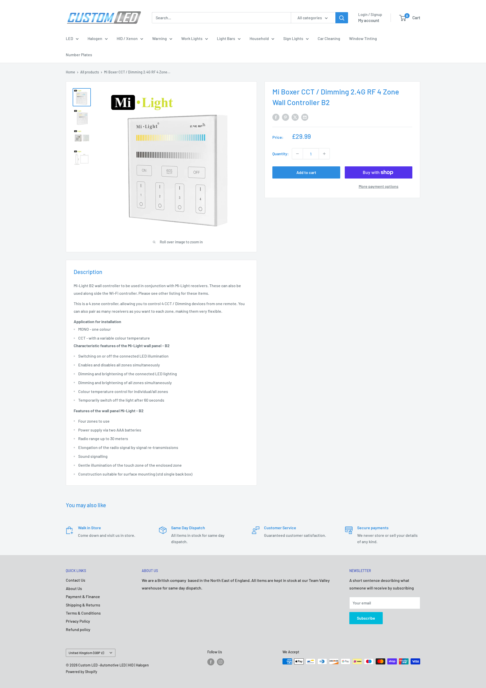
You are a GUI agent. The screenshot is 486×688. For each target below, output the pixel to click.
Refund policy (78, 629)
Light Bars (226, 38)
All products (89, 72)
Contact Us (75, 580)
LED (69, 38)
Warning (159, 38)
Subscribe (366, 618)
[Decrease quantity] (297, 153)
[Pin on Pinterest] (285, 117)
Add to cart (306, 172)
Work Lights (191, 38)
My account (368, 20)
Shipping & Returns (83, 604)
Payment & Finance (83, 596)
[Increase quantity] (324, 153)
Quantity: (280, 153)
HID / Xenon (127, 38)
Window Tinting (363, 38)
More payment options (378, 186)
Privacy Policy (78, 621)
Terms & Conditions (83, 613)
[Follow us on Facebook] (210, 661)
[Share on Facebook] (275, 117)
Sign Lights (293, 38)
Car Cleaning (329, 38)
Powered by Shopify (81, 672)
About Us (74, 588)
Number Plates (79, 54)
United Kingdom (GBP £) (86, 653)
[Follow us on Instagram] (220, 661)
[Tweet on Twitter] (295, 117)
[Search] (341, 17)
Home (70, 72)
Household (259, 38)
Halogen (95, 38)
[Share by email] (304, 117)
